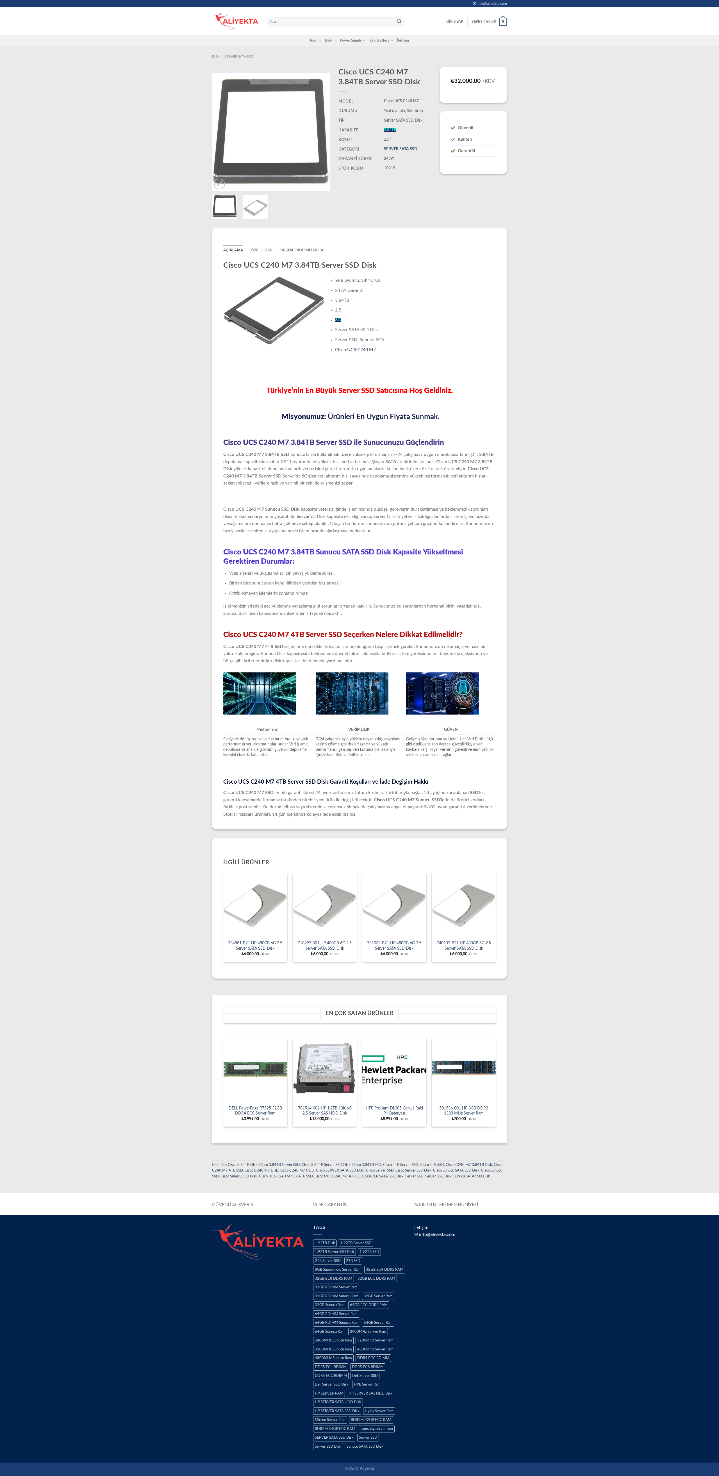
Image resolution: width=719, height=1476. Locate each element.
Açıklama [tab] (233, 250)
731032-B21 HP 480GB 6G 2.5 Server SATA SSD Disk (394, 945)
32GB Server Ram (378, 1296)
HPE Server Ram (367, 1384)
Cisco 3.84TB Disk (243, 1164)
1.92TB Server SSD (356, 1243)
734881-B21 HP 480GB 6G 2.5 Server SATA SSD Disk (255, 945)
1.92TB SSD (369, 1252)
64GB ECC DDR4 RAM (369, 1305)
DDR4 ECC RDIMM (373, 1358)
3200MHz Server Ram (375, 1340)
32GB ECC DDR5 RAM (376, 1278)
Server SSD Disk (438, 1176)
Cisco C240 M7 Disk (261, 1170)
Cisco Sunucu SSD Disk (238, 1176)
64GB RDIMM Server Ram (336, 1314)
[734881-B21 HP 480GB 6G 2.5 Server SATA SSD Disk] (255, 905)
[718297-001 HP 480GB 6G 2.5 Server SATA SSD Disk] (325, 905)
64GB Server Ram (378, 1322)
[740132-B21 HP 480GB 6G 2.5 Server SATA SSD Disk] (464, 905)
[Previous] (222, 132)
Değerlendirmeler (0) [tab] (301, 250)
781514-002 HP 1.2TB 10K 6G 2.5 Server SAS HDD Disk (325, 1111)
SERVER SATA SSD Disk (384, 1176)
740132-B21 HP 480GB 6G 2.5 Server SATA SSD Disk (464, 945)
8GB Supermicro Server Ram (338, 1269)
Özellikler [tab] (262, 250)
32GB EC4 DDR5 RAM (384, 1269)
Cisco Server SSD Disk (413, 1170)
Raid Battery (379, 40)
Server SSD (414, 1176)
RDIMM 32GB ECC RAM (371, 1420)
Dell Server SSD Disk (332, 1384)
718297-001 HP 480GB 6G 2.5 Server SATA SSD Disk (325, 945)
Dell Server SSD (365, 1375)
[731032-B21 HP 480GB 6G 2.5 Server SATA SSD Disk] (394, 905)
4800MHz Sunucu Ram (333, 1358)
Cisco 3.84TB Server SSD (279, 1164)
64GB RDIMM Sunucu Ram (336, 1322)
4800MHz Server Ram (375, 1349)
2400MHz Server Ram (368, 1331)
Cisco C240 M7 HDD (297, 1170)
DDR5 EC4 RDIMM (331, 1367)
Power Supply (351, 40)
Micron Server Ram (330, 1420)
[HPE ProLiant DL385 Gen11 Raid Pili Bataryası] (394, 1070)
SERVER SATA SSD (239, 56)
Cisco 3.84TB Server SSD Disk (326, 1164)
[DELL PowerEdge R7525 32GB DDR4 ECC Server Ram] (255, 1070)
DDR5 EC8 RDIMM (368, 1367)
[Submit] (399, 22)
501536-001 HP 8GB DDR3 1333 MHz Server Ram (463, 1111)
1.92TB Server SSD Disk (334, 1252)
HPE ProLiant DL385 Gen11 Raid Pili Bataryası (394, 1111)
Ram (313, 40)
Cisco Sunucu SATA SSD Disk (456, 1170)
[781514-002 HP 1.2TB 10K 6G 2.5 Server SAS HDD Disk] (325, 1070)
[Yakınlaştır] (219, 184)
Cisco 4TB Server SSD (400, 1164)
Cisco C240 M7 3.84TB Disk (469, 1164)
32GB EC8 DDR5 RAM (333, 1278)
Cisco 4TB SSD (432, 1164)
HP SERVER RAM (329, 1393)
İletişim (403, 40)
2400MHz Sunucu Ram (333, 1340)
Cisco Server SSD (380, 1170)
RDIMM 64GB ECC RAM (335, 1428)
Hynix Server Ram (379, 1411)
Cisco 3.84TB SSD (366, 1164)
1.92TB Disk (325, 1243)
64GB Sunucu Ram (330, 1331)
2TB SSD (353, 1261)
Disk (328, 40)
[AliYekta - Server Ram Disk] (235, 21)
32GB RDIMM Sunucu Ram (336, 1296)
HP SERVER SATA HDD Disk (338, 1402)
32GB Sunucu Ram (330, 1305)
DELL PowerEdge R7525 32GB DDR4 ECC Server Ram (255, 1111)
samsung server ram (377, 1428)
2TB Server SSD (328, 1261)
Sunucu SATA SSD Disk (471, 1176)
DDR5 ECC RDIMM (331, 1375)
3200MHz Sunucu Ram (333, 1349)
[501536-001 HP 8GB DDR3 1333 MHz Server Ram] (464, 1070)
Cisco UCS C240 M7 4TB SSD (339, 1176)
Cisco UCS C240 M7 (355, 349)
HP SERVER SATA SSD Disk (337, 1411)
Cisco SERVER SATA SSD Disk (340, 1170)
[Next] (320, 132)
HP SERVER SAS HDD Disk (371, 1393)
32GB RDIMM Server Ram (336, 1287)
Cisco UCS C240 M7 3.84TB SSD (286, 1176)
